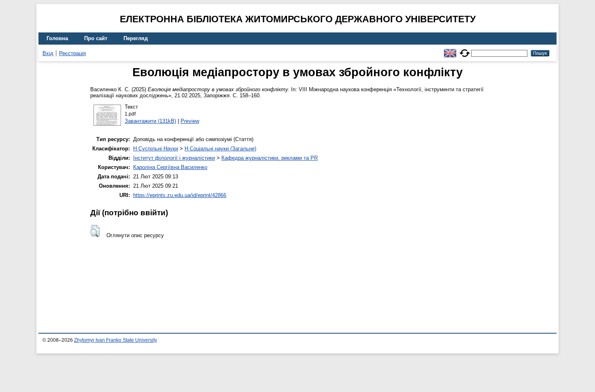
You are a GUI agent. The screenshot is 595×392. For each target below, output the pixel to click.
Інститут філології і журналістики (174, 158)
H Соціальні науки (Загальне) (220, 149)
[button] (95, 231)
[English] (450, 50)
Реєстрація (72, 53)
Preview (190, 121)
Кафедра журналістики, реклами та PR (269, 158)
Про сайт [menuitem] (95, 38)
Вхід (47, 53)
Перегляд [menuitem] (135, 38)
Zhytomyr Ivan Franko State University (115, 340)
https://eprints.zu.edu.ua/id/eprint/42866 (179, 195)
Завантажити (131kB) (150, 121)
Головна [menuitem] (57, 38)
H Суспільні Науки (155, 149)
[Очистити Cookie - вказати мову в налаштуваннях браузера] (464, 50)
